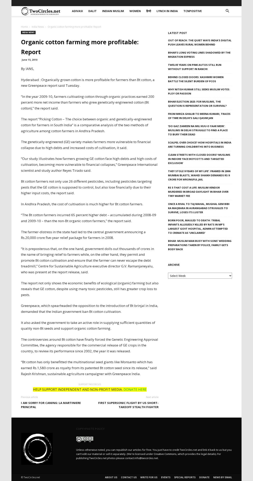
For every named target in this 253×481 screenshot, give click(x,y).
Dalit (93, 3)
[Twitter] (223, 3)
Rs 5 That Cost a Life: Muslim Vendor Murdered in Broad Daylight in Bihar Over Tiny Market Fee (198, 192)
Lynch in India (160, 3)
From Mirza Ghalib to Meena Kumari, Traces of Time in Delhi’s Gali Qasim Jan (199, 116)
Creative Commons (165, 454)
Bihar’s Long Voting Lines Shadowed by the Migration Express (199, 54)
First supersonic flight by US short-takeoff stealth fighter (128, 405)
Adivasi (80, 3)
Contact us (129, 477)
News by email (222, 477)
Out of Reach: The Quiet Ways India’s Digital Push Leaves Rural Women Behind (199, 42)
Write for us (148, 477)
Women (131, 3)
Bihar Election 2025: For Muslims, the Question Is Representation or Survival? (197, 104)
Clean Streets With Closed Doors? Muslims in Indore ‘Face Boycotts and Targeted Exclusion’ (199, 159)
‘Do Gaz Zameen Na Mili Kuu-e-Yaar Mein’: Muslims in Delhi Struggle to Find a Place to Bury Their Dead (198, 130)
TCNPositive (184, 3)
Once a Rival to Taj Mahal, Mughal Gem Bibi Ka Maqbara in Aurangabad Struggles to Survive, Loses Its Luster (198, 208)
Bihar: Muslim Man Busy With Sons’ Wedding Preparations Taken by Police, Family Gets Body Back (199, 245)
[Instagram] (216, 3)
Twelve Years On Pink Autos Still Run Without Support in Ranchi (194, 67)
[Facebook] (203, 3)
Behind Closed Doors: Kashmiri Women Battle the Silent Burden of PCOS (196, 79)
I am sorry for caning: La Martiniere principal (51, 405)
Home (24, 26)
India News (38, 26)
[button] (227, 11)
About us (111, 477)
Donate (204, 477)
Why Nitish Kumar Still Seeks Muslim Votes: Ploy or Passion (199, 91)
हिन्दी (144, 3)
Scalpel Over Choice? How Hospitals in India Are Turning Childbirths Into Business (199, 144)
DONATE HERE (135, 389)
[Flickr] (209, 3)
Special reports (184, 477)
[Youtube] (229, 3)
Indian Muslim (111, 3)
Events (165, 477)
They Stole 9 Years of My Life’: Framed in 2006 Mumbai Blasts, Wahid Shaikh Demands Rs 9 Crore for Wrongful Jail (199, 175)
